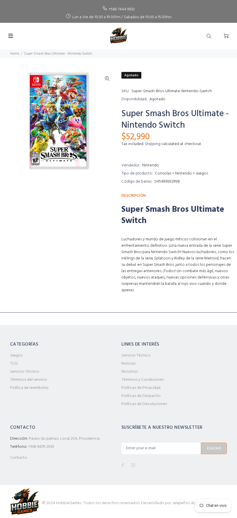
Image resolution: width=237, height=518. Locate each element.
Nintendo (150, 165)
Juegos (16, 355)
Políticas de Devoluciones (144, 404)
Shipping (152, 144)
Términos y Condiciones (142, 379)
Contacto (18, 457)
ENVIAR (214, 448)
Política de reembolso (29, 388)
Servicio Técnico (24, 371)
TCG (14, 363)
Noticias (128, 363)
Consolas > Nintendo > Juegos (181, 173)
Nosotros (129, 371)
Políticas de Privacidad (140, 388)
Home (14, 54)
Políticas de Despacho (141, 396)
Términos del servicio (28, 379)
